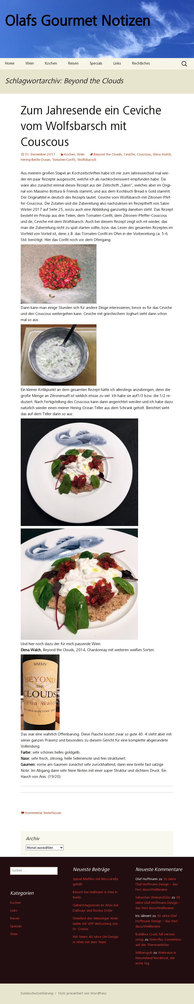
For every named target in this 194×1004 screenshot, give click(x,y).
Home (9, 64)
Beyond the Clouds (108, 154)
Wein (30, 64)
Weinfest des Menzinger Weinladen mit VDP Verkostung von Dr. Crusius (96, 924)
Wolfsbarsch (86, 160)
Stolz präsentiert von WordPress (82, 993)
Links (117, 64)
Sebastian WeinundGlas (153, 898)
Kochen (51, 64)
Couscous (144, 154)
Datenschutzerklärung (37, 993)
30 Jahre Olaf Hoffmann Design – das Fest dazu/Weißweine (156, 885)
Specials (96, 64)
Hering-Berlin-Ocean (35, 160)
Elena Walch (162, 154)
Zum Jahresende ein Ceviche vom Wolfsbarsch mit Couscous (91, 127)
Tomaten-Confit (63, 160)
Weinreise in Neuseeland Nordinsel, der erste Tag (155, 958)
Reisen (73, 64)
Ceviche (129, 154)
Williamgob (143, 953)
